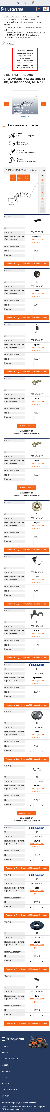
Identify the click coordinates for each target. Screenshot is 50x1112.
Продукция (6, 1053)
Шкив (36, 290)
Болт (37, 996)
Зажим (37, 630)
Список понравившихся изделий (31, 3)
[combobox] (25, 170)
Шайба (37, 942)
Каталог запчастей (31, 17)
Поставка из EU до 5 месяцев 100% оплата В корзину (26, 264)
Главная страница (11, 17)
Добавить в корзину (26, 426)
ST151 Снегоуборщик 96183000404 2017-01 (26, 33)
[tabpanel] (25, 103)
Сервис (5, 1077)
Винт (37, 398)
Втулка (37, 522)
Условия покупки (9, 1090)
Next (43, 104)
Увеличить (25, 116)
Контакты (25, 3)
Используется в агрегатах (37, 241)
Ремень (36, 785)
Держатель (37, 677)
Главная (5, 1046)
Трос (37, 576)
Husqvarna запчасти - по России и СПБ (24, 19)
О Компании (7, 1065)
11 (42, 211)
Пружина (37, 344)
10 (42, 208)
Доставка (18, 3)
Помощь (5, 1084)
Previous (6, 104)
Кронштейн (37, 236)
